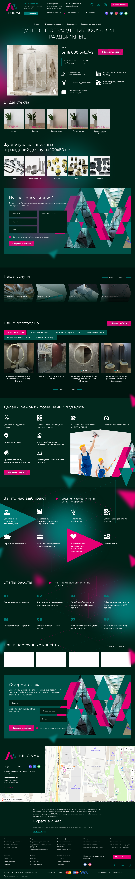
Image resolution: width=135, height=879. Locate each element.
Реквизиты (8, 787)
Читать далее (39, 831)
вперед (121, 277)
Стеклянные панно (117, 842)
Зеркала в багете (10, 848)
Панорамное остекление (93, 839)
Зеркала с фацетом (64, 839)
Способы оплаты (63, 862)
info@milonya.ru (72, 6)
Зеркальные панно (64, 850)
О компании (52, 13)
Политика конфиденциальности (109, 872)
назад (111, 277)
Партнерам (8, 859)
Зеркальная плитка (64, 842)
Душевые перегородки (13, 842)
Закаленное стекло (11, 845)
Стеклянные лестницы (119, 839)
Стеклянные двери (90, 845)
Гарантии (60, 859)
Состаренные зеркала (92, 842)
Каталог (33, 856)
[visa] (84, 872)
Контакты (90, 13)
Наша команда (9, 862)
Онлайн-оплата (36, 865)
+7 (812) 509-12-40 (74, 4)
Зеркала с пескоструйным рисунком (40, 846)
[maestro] (76, 872)
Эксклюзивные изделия (119, 848)
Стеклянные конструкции (93, 848)
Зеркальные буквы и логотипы (65, 846)
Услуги (33, 859)
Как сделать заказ (64, 856)
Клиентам (72, 13)
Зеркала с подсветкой (39, 850)
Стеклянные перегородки (120, 845)
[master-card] (68, 872)
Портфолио (34, 862)
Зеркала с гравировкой (39, 842)
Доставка (60, 865)
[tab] (39, 332)
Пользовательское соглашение (16, 876)
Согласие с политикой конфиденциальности (31, 237)
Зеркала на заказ (36, 839)
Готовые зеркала (10, 839)
